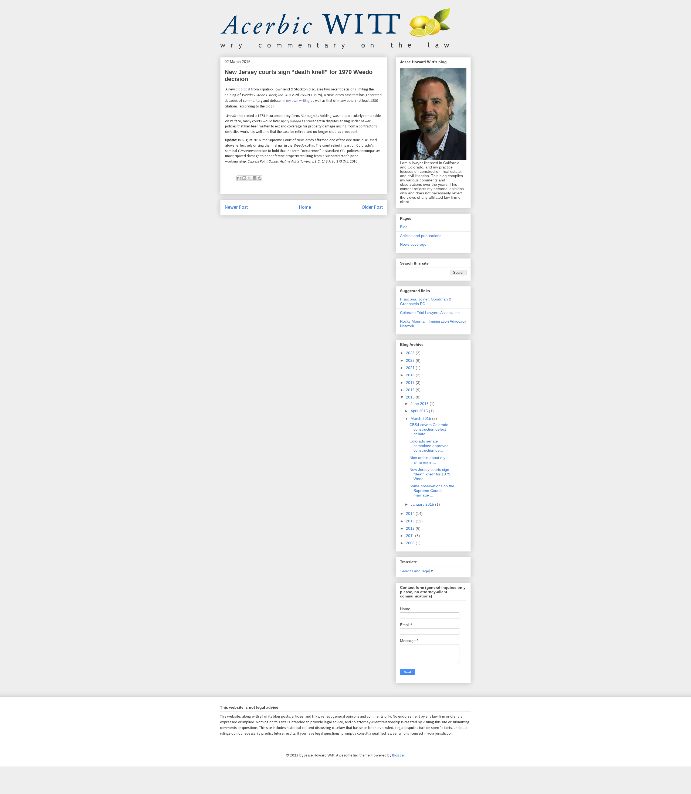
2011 (410, 535)
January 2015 (423, 504)
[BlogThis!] (244, 178)
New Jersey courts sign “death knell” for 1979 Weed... (429, 474)
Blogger (398, 756)
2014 (411, 513)
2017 (411, 382)
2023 (411, 353)
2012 (411, 528)
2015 (411, 397)
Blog (404, 227)
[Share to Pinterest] (259, 178)
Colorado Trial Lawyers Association (430, 312)
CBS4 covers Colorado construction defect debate (428, 429)
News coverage (413, 244)
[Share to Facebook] (254, 178)
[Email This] (239, 178)
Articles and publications (420, 236)
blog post (243, 89)
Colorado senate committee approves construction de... (428, 445)
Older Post (372, 207)
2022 (411, 360)
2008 (411, 543)
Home (305, 207)
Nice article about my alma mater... (427, 459)
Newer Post (236, 207)
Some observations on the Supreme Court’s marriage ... (431, 490)
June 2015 (420, 403)
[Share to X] (249, 178)
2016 (411, 390)
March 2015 (421, 418)
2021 (411, 368)
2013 (411, 521)
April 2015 (420, 411)
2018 (411, 375)
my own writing (298, 101)
